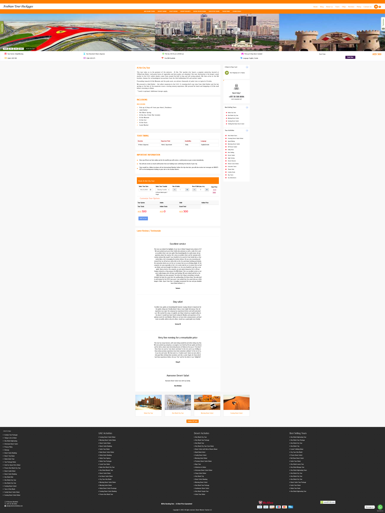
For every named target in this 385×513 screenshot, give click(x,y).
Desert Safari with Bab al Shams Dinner (206, 449)
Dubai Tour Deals (295, 488)
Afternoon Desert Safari (11, 444)
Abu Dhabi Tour (199, 443)
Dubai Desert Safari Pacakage (108, 488)
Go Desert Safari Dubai (106, 476)
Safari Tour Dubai (105, 449)
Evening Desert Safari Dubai (235, 138)
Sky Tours (230, 175)
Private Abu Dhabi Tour (106, 494)
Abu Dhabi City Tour (232, 115)
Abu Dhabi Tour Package (202, 440)
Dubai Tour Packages (105, 461)
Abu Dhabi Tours (149, 11)
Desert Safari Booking (10, 453)
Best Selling (230, 152)
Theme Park (226, 11)
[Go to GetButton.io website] (380, 511)
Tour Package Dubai (10, 462)
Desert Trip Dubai (9, 456)
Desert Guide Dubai (9, 471)
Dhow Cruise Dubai (199, 11)
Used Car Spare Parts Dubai (12, 465)
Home (315, 7)
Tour (11, 48)
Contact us (368, 7)
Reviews (351, 7)
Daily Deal (230, 149)
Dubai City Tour (231, 112)
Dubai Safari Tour (9, 459)
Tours (337, 7)
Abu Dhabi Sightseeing (10, 441)
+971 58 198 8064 (236, 96)
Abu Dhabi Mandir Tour (106, 470)
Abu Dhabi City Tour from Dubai (204, 446)
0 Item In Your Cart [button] (231, 67)
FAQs (344, 7)
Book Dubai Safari (200, 452)
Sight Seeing (173, 11)
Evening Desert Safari (233, 121)
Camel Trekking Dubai (297, 449)
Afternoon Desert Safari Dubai (203, 470)
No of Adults (176, 186)
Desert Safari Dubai (105, 443)
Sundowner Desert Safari (202, 488)
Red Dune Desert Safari (297, 458)
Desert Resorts (185, 11)
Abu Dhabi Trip (199, 476)
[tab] (236, 67)
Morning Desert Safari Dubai (108, 440)
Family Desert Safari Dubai (12, 492)
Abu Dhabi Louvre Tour (297, 464)
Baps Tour (198, 464)
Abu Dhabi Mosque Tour (297, 467)
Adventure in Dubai (200, 467)
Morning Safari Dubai (106, 485)
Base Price (214, 187)
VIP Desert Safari (232, 147)
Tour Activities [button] (229, 130)
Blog (322, 7)
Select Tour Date (143, 186)
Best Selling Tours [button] (230, 107)
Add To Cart (143, 218)
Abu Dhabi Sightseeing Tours (299, 470)
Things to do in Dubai (10, 438)
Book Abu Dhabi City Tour (107, 467)
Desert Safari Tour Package (298, 482)
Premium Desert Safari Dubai (203, 461)
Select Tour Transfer (161, 186)
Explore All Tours (192, 421)
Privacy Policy (8, 447)
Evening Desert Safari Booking (108, 491)
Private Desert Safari (296, 455)
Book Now (350, 57)
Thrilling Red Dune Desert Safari (235, 124)
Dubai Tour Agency (105, 458)
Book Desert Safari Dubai (107, 452)
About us (329, 7)
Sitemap (6, 450)
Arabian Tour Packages (11, 435)
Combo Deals (237, 11)
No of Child (198, 186)
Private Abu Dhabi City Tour (12, 468)
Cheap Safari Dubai (200, 473)
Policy (359, 7)
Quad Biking (231, 141)
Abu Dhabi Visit (8, 477)
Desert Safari (162, 11)
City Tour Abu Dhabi (105, 479)
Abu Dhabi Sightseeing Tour (298, 437)
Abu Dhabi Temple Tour (202, 491)
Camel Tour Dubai (105, 464)
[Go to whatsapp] (380, 507)
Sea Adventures (231, 177)
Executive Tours (214, 11)
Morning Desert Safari (233, 118)
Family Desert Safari (200, 455)
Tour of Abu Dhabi (9, 489)
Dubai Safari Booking (106, 455)
